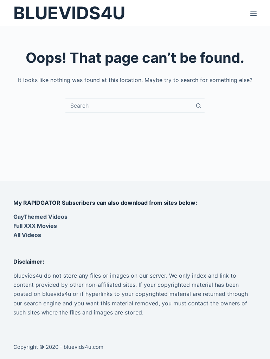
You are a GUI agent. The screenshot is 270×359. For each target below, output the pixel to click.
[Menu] (253, 13)
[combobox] (128, 106)
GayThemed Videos (40, 216)
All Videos (27, 234)
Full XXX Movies (35, 225)
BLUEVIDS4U (69, 12)
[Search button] (198, 105)
